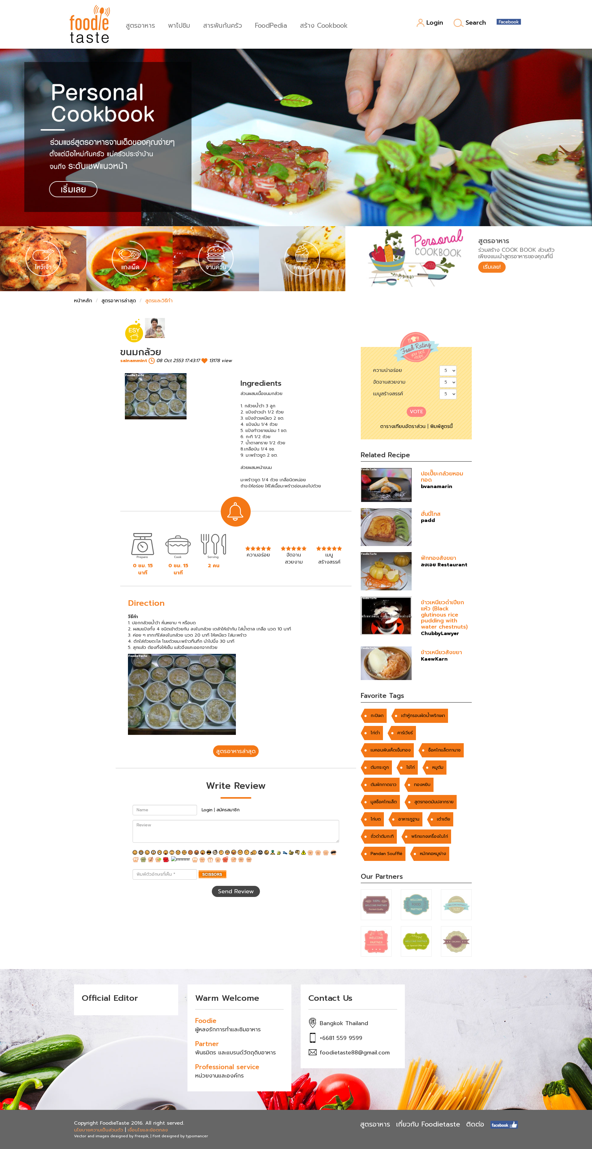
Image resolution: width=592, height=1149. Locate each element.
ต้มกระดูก (380, 767)
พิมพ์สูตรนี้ (441, 426)
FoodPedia (271, 25)
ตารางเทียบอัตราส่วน (403, 426)
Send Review (236, 891)
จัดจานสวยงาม (389, 382)
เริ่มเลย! (492, 267)
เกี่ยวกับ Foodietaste (428, 1124)
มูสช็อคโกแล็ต (384, 802)
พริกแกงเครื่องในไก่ (429, 836)
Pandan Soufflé (386, 853)
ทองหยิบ (422, 784)
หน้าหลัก (83, 300)
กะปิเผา (377, 715)
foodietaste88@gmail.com (355, 1052)
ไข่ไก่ (410, 767)
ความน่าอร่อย (387, 370)
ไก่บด (376, 819)
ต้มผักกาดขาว (384, 784)
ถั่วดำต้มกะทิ (382, 836)
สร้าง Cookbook (324, 25)
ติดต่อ (475, 1124)
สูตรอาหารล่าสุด (118, 300)
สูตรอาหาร (140, 25)
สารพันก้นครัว (222, 25)
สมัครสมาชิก (228, 810)
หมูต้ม (437, 767)
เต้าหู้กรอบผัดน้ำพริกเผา (423, 715)
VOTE (416, 411)
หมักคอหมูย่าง (433, 853)
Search (476, 22)
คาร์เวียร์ (405, 733)
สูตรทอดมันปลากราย (434, 802)
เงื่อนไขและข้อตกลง (148, 1130)
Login (434, 23)
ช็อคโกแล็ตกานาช (444, 750)
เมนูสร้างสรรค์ (388, 393)
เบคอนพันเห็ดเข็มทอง (391, 750)
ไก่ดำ (375, 733)
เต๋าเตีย (443, 819)
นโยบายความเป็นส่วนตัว (98, 1130)
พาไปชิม (179, 25)
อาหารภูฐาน (408, 819)
